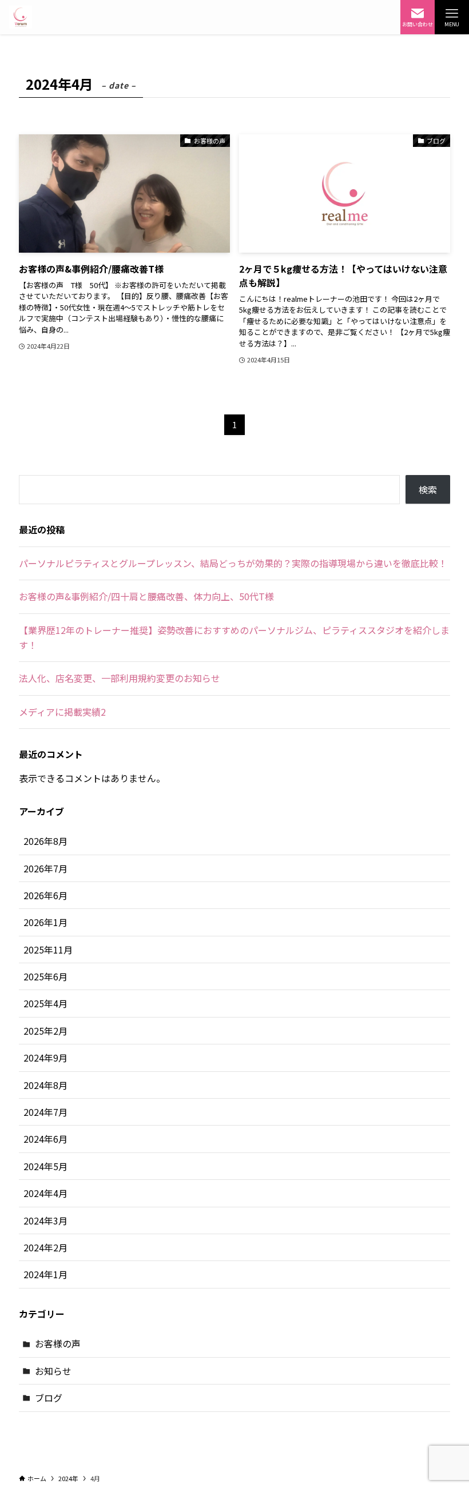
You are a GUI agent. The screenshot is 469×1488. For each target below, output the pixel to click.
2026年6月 (45, 895)
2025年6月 (45, 976)
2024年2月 (45, 1247)
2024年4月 (45, 1193)
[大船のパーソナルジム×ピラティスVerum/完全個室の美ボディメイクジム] (20, 17)
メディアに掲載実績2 (62, 712)
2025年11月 (48, 949)
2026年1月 (45, 922)
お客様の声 (58, 1343)
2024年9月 (45, 1057)
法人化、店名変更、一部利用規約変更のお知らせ (119, 678)
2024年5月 (45, 1166)
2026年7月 (45, 868)
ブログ (48, 1398)
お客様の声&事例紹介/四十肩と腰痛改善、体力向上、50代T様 (146, 596)
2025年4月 (45, 1003)
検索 (428, 489)
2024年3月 (45, 1220)
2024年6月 (45, 1139)
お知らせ (53, 1371)
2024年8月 (45, 1085)
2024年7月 (45, 1112)
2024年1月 (45, 1274)
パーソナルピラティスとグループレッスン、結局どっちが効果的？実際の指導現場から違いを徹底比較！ (233, 563)
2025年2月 (45, 1031)
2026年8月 (45, 841)
